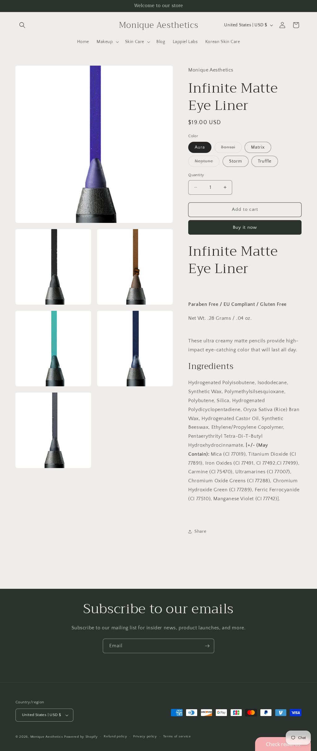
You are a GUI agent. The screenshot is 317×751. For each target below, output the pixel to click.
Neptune (207, 162)
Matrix (258, 147)
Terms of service (177, 736)
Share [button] (200, 531)
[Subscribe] (207, 646)
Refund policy (115, 736)
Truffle (264, 161)
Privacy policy (145, 736)
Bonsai (231, 149)
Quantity (196, 175)
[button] (22, 25)
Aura (200, 147)
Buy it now (245, 227)
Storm (235, 161)
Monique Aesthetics (46, 737)
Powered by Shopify (81, 737)
